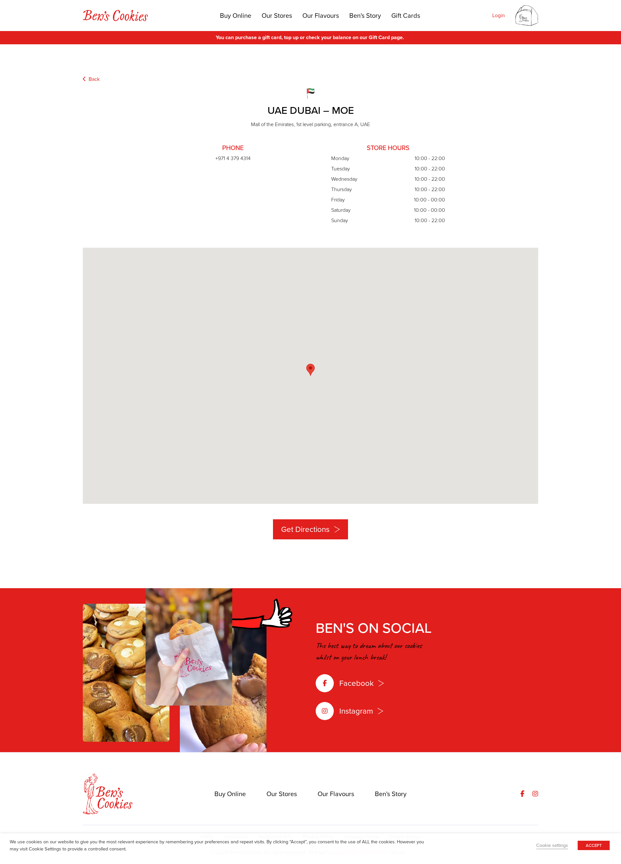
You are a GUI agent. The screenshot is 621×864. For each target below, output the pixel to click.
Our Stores (277, 15)
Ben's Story (365, 15)
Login (498, 15)
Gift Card (379, 37)
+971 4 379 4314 (233, 158)
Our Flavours (320, 15)
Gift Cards (405, 15)
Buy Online (235, 15)
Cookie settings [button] (552, 845)
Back (93, 79)
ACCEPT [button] (594, 845)
